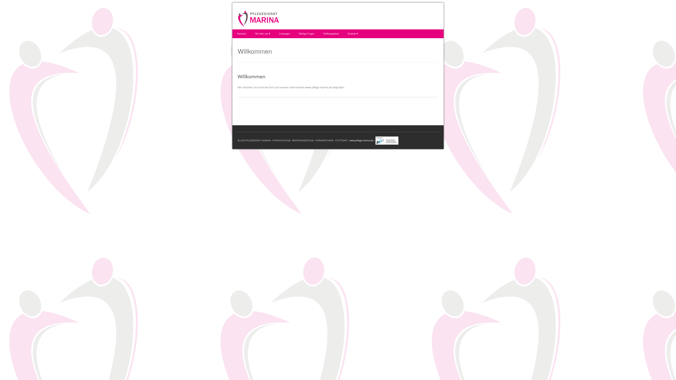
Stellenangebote (331, 33)
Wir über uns (261, 33)
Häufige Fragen (306, 33)
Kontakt (352, 33)
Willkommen (251, 76)
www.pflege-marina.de (361, 140)
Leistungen (284, 33)
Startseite (241, 33)
